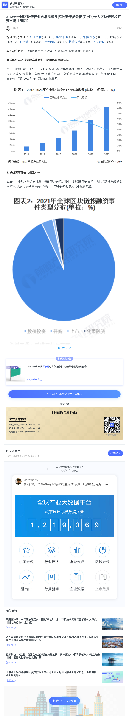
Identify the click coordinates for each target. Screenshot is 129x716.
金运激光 (25, 41)
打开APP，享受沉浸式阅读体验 (64, 394)
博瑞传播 (74, 41)
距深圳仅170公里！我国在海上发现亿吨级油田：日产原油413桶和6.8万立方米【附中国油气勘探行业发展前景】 (53, 656)
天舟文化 (35, 37)
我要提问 (115, 453)
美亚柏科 (62, 37)
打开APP (119, 5)
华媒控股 (89, 37)
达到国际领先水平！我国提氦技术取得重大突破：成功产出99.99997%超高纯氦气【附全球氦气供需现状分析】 (52, 638)
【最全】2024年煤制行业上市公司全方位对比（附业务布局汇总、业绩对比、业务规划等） (52, 674)
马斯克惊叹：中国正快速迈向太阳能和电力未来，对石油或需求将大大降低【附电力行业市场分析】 (51, 621)
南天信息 (50, 41)
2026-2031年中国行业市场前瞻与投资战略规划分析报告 (56, 366)
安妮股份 (99, 41)
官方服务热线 (17, 419)
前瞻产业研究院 (34, 379)
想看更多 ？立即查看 (64, 700)
